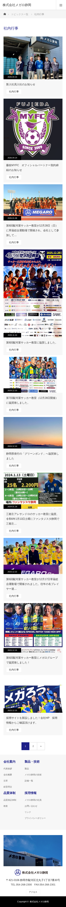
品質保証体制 (10, 800)
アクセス (33, 892)
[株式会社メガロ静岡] (28, 5)
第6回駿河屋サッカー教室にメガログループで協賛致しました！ (32, 660)
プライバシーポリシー (35, 818)
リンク (28, 812)
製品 (27, 768)
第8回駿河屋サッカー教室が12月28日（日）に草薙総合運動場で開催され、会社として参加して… (32, 230)
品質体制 (9, 793)
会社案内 (9, 761)
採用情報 (31, 793)
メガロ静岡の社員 (33, 800)
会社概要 (8, 774)
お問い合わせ (31, 806)
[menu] (61, 5)
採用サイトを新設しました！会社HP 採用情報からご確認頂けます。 (31, 720)
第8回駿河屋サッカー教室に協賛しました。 (32, 342)
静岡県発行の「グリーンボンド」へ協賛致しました (32, 456)
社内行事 (14, 91)
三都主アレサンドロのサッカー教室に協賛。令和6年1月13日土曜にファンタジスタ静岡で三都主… (32, 518)
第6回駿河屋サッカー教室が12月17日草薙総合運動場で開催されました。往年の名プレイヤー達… (32, 584)
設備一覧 (29, 781)
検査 (6, 806)
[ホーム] (5, 13)
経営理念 (8, 787)
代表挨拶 (8, 768)
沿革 (6, 781)
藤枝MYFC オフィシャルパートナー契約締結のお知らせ (32, 167)
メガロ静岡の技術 (33, 774)
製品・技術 (32, 761)
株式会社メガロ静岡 (39, 901)
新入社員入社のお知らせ (20, 84)
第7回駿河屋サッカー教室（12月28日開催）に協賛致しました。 (32, 400)
